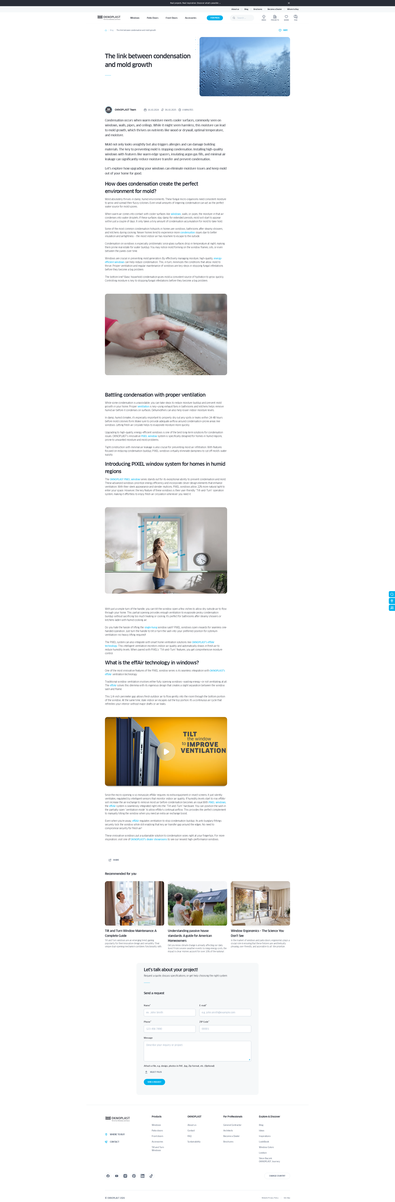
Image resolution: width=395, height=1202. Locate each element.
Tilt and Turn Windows (158, 1149)
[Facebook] (108, 1176)
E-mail (203, 1005)
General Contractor (232, 1125)
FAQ (189, 1136)
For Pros (214, 18)
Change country (277, 1176)
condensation (187, 232)
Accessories (157, 1141)
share (116, 860)
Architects (228, 1130)
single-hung (150, 627)
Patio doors (157, 1130)
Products (157, 1116)
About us (235, 9)
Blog (246, 9)
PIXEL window (149, 436)
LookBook (264, 1141)
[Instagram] (125, 1176)
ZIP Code (204, 1021)
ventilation (143, 406)
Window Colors (266, 1147)
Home (106, 30)
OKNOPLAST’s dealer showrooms (149, 839)
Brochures (258, 9)
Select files (156, 1072)
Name (147, 1005)
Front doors (157, 1136)
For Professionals (232, 1116)
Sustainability (194, 1141)
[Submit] (234, 18)
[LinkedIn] (142, 1176)
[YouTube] (117, 1176)
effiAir (113, 685)
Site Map (287, 1198)
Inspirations (264, 1136)
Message (148, 1037)
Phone (147, 1021)
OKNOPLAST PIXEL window (125, 479)
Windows (156, 1125)
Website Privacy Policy (270, 1198)
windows (176, 214)
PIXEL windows (217, 802)
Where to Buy (293, 9)
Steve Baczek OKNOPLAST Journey (269, 1160)
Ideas (261, 1130)
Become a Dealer (275, 9)
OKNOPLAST (194, 1116)
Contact (191, 1130)
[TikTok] (151, 1176)
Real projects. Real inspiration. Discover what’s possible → (195, 3)
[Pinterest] (134, 1176)
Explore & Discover (269, 1116)
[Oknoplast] (109, 17)
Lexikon (263, 1152)
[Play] (166, 751)
